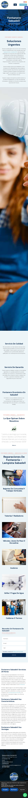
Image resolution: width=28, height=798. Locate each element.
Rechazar (14, 790)
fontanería (22, 684)
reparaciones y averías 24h (10, 52)
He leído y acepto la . (13, 651)
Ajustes (22, 790)
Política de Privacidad (18, 651)
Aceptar (5, 790)
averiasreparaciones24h (14, 692)
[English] (24, 1)
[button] (26, 8)
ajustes (11, 786)
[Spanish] (26, 1)
